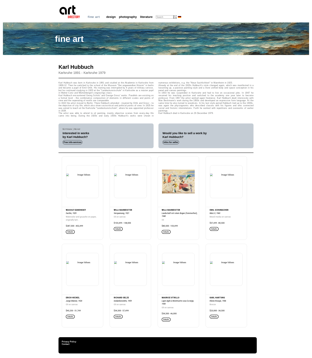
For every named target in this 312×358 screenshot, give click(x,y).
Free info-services (72, 142)
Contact (65, 344)
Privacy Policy (69, 341)
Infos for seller (170, 142)
